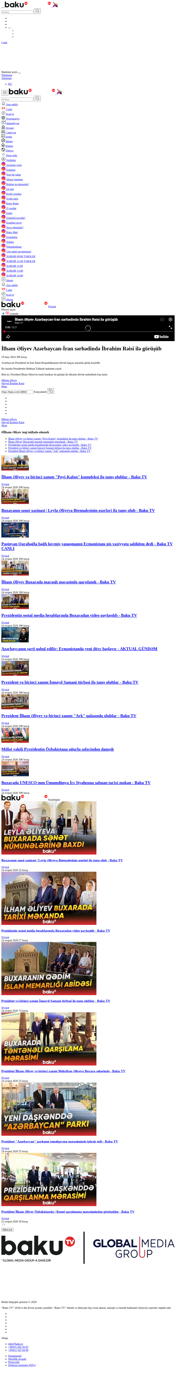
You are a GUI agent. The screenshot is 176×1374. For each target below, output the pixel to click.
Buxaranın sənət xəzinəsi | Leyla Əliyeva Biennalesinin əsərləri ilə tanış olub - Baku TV (78, 510)
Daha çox (7, 1229)
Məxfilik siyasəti (17, 1359)
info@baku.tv (15, 1343)
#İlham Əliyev (9, 380)
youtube (14, 313)
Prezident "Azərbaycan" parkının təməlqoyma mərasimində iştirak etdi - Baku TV (59, 1141)
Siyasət (52, 306)
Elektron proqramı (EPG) (22, 1365)
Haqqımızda (14, 1355)
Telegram (6, 78)
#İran (4, 386)
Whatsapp (6, 75)
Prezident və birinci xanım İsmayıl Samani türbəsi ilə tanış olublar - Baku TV (50, 447)
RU (10, 84)
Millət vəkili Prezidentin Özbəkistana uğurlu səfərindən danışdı (57, 749)
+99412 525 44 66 (18, 1350)
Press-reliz (13, 1362)
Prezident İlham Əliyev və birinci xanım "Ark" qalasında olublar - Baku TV (49, 451)
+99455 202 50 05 (18, 1347)
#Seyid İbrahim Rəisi (12, 383)
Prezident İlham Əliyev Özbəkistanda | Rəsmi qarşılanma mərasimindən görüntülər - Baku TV (68, 1211)
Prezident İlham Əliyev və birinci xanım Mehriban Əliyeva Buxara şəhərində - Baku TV (63, 1071)
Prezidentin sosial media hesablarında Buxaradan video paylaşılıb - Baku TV (49, 444)
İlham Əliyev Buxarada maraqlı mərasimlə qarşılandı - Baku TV (43, 441)
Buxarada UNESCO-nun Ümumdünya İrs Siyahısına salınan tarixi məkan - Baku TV (76, 782)
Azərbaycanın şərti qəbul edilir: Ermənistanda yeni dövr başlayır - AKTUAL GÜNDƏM (79, 648)
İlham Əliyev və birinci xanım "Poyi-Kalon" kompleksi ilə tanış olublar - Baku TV (53, 438)
